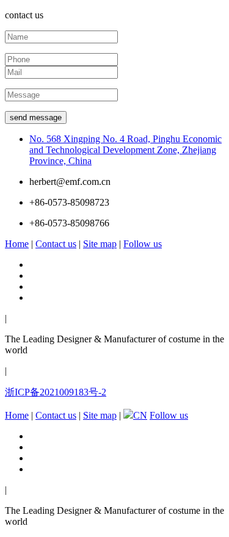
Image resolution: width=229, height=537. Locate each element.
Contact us (55, 244)
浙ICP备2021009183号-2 (55, 392)
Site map (100, 244)
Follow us (142, 244)
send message (36, 117)
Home (17, 244)
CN (140, 415)
